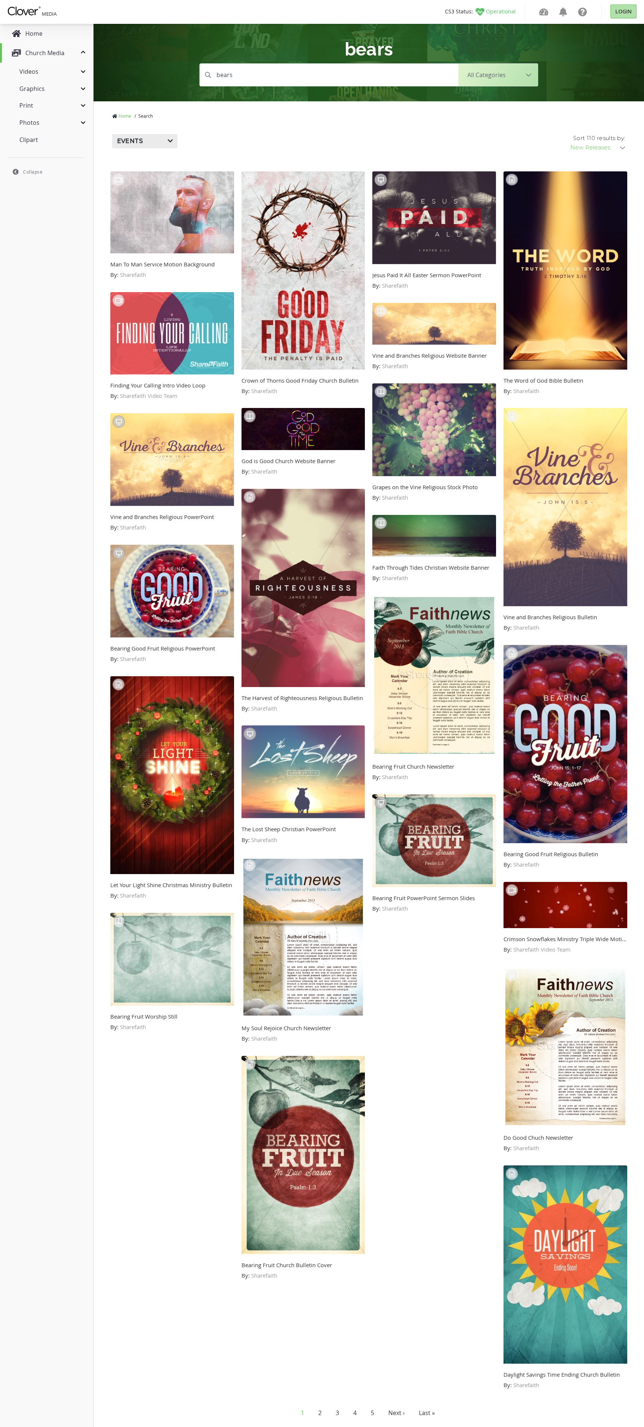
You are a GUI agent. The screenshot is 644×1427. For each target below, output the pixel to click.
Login (623, 11)
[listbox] (598, 147)
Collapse (32, 172)
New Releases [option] (590, 147)
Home (125, 116)
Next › (396, 1413)
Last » (427, 1413)
